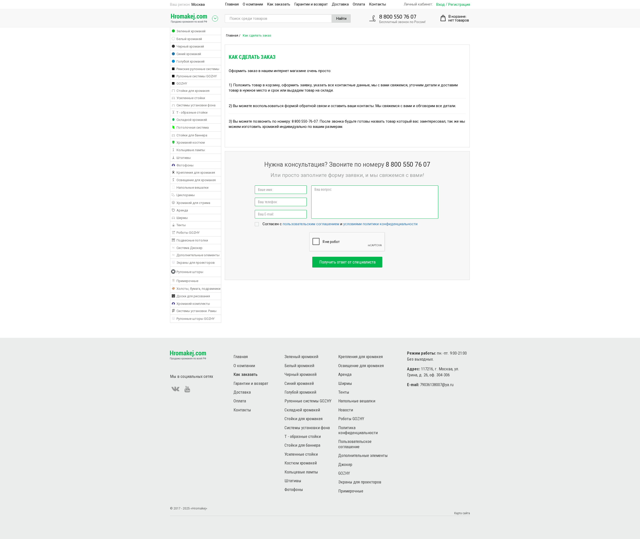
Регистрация (459, 5)
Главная (232, 4)
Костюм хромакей (300, 462)
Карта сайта (462, 513)
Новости (345, 409)
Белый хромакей (299, 365)
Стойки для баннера (302, 445)
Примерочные (350, 490)
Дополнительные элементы (363, 455)
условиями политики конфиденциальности (380, 224)
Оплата (359, 4)
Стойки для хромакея (303, 418)
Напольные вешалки (356, 400)
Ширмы (345, 383)
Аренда (345, 374)
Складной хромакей (302, 409)
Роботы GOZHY (351, 418)
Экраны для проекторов (359, 481)
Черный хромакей (300, 374)
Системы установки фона (307, 427)
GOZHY (344, 473)
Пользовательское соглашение (355, 444)
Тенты (343, 392)
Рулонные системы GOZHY (308, 400)
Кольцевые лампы (301, 471)
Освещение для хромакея (361, 365)
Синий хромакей (299, 383)
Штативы (292, 480)
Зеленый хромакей (301, 356)
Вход (440, 5)
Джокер (345, 464)
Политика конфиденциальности (358, 430)
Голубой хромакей (300, 392)
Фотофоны (293, 489)
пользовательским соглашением (311, 224)
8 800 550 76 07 (397, 16)
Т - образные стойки (302, 436)
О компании (253, 4)
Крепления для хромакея (360, 356)
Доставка (340, 4)
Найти (341, 18)
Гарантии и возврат (311, 4)
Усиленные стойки (301, 454)
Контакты (377, 4)
